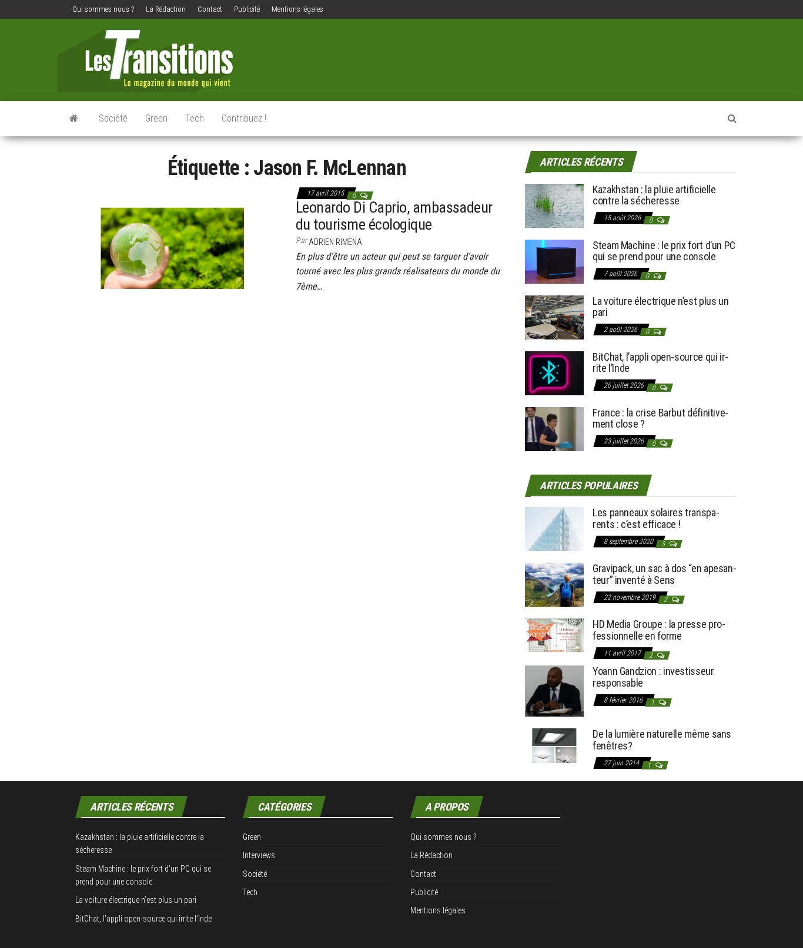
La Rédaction (166, 9)
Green (156, 118)
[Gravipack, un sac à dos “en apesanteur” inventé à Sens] (554, 584)
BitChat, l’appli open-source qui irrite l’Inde (660, 363)
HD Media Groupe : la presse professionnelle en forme (659, 630)
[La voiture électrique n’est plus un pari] (554, 316)
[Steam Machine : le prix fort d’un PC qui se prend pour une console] (554, 260)
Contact (210, 9)
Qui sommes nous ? (103, 9)
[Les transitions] (74, 118)
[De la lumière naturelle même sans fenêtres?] (554, 745)
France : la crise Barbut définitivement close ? (660, 418)
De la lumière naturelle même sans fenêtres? (662, 740)
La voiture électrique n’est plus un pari (660, 307)
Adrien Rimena (335, 242)
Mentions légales (297, 9)
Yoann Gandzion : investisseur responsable (653, 677)
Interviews (259, 855)
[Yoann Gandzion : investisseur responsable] (554, 690)
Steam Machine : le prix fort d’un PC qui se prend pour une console (664, 251)
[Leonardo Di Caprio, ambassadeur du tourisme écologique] (172, 247)
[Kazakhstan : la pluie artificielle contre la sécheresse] (554, 204)
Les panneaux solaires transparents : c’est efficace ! (656, 518)
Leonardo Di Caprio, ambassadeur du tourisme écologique (394, 216)
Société (113, 118)
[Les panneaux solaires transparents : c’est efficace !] (554, 528)
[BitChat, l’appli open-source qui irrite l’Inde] (554, 372)
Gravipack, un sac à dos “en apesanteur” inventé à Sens (665, 574)
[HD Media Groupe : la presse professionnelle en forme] (554, 634)
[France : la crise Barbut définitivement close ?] (554, 427)
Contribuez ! (244, 118)
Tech (194, 118)
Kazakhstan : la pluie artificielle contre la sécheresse (654, 195)
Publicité (247, 9)
